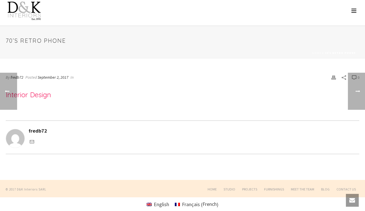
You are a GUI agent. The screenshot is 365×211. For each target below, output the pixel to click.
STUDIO (229, 189)
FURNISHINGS (274, 189)
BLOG (325, 189)
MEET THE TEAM (302, 189)
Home (316, 53)
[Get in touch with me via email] (32, 142)
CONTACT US (346, 189)
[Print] (333, 77)
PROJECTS (249, 189)
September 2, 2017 (53, 77)
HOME (212, 189)
